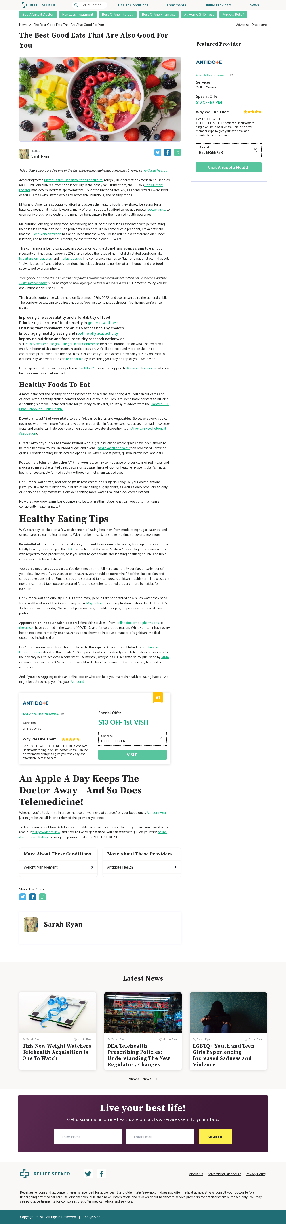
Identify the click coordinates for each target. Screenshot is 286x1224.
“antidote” (86, 368)
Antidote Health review (41, 714)
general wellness (103, 322)
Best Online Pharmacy (158, 14)
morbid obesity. (71, 258)
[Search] (89, 5)
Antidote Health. (155, 170)
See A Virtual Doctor (37, 14)
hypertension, (29, 258)
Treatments (176, 5)
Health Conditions (133, 5)
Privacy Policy (256, 1174)
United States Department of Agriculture (73, 180)
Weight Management (41, 867)
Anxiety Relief (233, 14)
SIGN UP (215, 1136)
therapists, (26, 627)
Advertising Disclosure (224, 1174)
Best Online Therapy (117, 14)
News (254, 5)
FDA (70, 549)
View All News (140, 1079)
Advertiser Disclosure (251, 25)
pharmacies (150, 623)
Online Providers (218, 5)
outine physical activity (98, 333)
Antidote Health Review (210, 75)
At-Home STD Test (199, 14)
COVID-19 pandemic (33, 283)
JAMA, (165, 657)
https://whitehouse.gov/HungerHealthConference (62, 344)
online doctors (126, 623)
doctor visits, (156, 209)
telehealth (73, 359)
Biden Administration (46, 234)
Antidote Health (158, 812)
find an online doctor (142, 368)
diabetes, (46, 258)
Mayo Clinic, (95, 603)
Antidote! (77, 682)
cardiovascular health (114, 448)
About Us (196, 1174)
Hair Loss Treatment (77, 14)
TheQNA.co (91, 1217)
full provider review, (46, 832)
